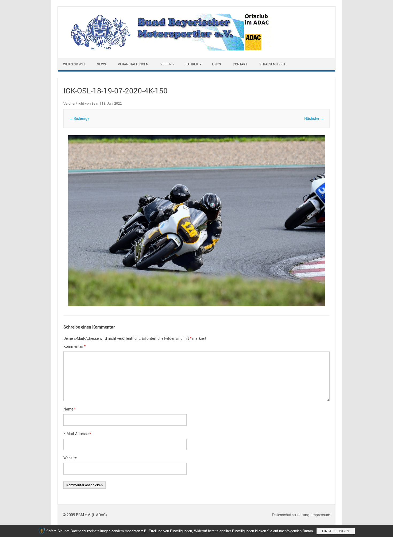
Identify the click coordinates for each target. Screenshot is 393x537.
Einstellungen (335, 531)
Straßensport (272, 64)
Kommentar (74, 346)
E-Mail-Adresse (77, 433)
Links (216, 64)
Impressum (320, 514)
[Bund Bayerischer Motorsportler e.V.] (167, 49)
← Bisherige (79, 118)
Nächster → (314, 118)
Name (69, 409)
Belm (95, 103)
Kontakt (240, 64)
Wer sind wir (74, 64)
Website (70, 457)
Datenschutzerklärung (291, 514)
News (101, 64)
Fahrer (192, 64)
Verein (166, 64)
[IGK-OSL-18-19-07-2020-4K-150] (196, 220)
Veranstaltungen (133, 64)
